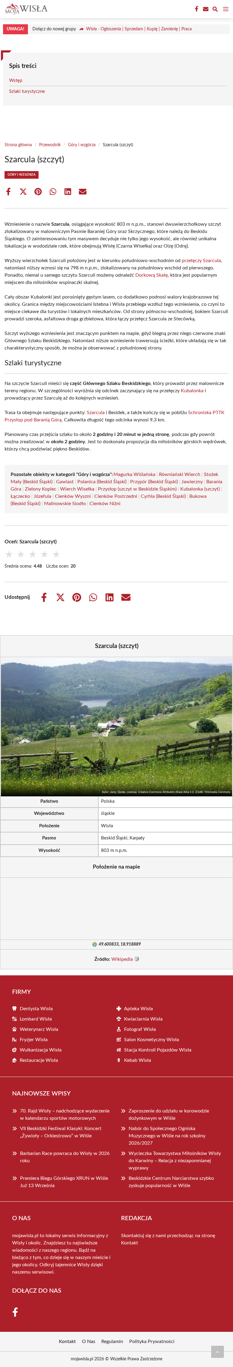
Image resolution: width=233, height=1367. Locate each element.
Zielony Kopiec (40, 489)
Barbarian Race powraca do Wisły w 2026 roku (65, 1157)
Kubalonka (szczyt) (200, 489)
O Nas (88, 1341)
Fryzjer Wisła (34, 1039)
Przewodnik (50, 145)
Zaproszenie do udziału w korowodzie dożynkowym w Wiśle (169, 1115)
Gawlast (65, 481)
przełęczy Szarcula (201, 260)
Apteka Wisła (138, 1008)
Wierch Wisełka (77, 489)
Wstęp (15, 80)
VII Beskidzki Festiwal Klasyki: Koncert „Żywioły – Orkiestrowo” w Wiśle (60, 1132)
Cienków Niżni (104, 503)
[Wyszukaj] (215, 10)
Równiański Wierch (179, 474)
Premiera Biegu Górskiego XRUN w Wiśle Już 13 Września (64, 1182)
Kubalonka (192, 390)
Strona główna (18, 145)
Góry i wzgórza (82, 145)
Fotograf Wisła (140, 1029)
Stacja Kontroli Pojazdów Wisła (157, 1050)
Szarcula (96, 412)
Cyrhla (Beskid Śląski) (163, 496)
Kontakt (129, 1242)
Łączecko (20, 496)
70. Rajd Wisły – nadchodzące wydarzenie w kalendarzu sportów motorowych (65, 1115)
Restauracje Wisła (39, 1060)
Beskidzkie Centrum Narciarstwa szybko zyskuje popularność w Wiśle (171, 1182)
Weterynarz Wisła (39, 1029)
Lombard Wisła (36, 1019)
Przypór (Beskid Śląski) (154, 481)
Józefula (42, 496)
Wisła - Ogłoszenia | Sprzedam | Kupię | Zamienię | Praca (139, 29)
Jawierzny (192, 481)
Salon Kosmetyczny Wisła (151, 1039)
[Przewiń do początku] (217, 1352)
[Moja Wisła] (25, 9)
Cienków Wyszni (73, 496)
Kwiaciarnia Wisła (143, 1019)
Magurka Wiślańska (134, 474)
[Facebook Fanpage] (196, 9)
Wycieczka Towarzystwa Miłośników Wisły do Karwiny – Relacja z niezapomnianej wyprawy (175, 1160)
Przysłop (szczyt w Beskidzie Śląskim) (137, 489)
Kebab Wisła (137, 1060)
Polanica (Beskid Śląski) (102, 481)
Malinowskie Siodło (65, 503)
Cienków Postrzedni (115, 496)
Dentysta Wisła (36, 1008)
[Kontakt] (205, 9)
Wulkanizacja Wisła (41, 1050)
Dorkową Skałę (151, 275)
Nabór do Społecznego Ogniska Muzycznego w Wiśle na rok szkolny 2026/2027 (167, 1136)
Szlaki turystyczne (27, 91)
